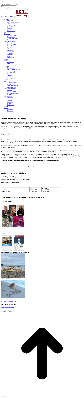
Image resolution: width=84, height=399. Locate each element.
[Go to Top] (42, 394)
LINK (2, 231)
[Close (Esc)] (1, 396)
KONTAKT (4, 301)
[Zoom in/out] (6, 396)
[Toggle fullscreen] (4, 396)
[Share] (3, 396)
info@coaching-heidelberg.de (8, 307)
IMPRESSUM (12, 301)
